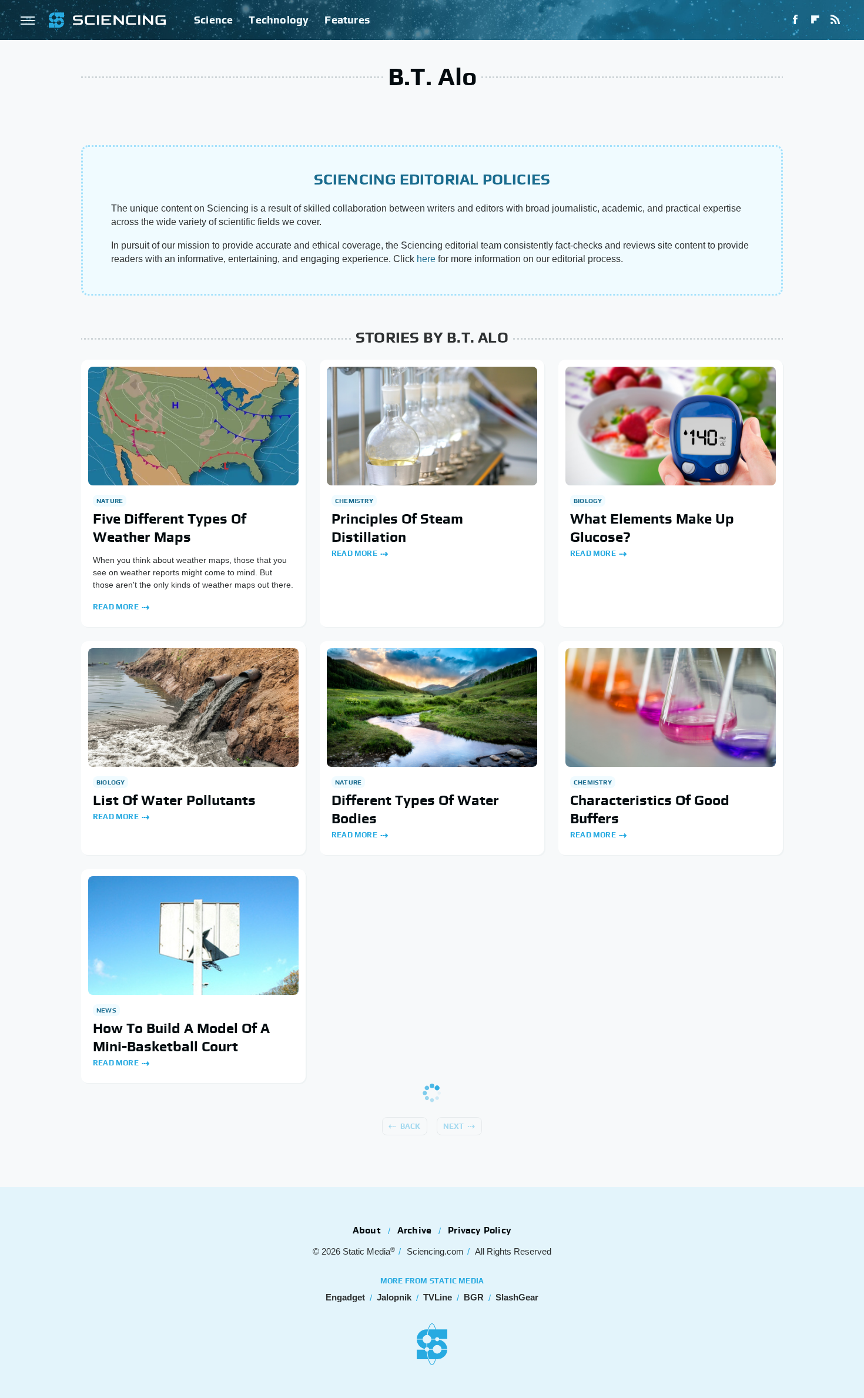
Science (213, 20)
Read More (116, 606)
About (367, 1230)
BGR (474, 1297)
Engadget (345, 1297)
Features (347, 20)
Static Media (366, 1251)
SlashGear (516, 1297)
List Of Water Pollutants (174, 800)
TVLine (437, 1297)
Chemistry (354, 500)
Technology (279, 20)
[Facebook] (795, 20)
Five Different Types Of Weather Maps (169, 528)
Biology (588, 500)
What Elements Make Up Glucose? (652, 528)
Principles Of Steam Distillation (397, 528)
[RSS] (835, 20)
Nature (109, 500)
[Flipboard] (815, 20)
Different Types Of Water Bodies (415, 809)
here (426, 259)
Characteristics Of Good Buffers (649, 809)
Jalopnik (394, 1297)
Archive (414, 1230)
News (106, 1010)
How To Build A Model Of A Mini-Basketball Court (181, 1037)
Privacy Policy (479, 1230)
